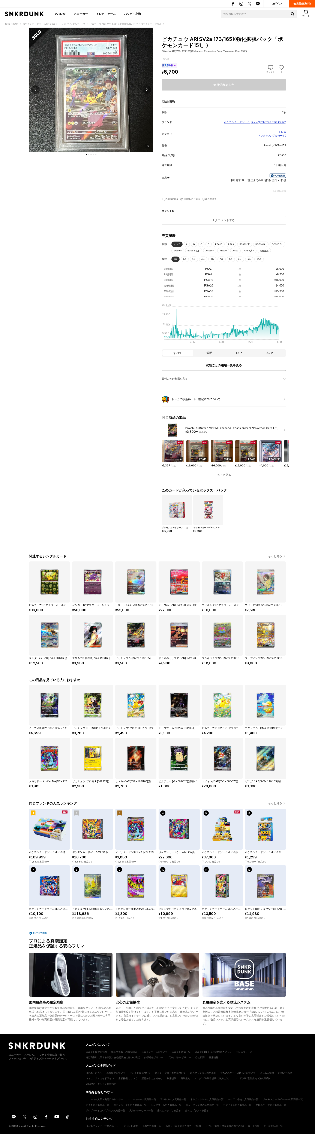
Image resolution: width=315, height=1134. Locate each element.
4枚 (203, 259)
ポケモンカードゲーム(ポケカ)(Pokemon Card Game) (255, 122)
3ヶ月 (270, 353)
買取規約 (185, 1078)
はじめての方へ (94, 1073)
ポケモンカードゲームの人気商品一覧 (283, 1099)
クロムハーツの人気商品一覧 (271, 1105)
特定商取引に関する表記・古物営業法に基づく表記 (113, 1057)
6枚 (221, 259)
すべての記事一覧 (273, 1126)
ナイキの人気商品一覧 (97, 1105)
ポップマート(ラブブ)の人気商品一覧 (105, 1110)
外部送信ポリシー (153, 1057)
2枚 (184, 259)
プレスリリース (244, 1052)
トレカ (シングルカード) (272, 135)
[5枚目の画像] (95, 154)
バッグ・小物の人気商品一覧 (243, 1099)
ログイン (277, 3)
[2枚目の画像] (88, 154)
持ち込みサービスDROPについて (237, 1073)
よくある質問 (267, 1073)
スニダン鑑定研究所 (96, 1052)
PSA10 (218, 244)
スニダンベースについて (154, 1052)
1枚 (175, 259)
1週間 (208, 353)
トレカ (282, 132)
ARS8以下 (249, 250)
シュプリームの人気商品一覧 (166, 1105)
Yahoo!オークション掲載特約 (101, 1084)
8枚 (240, 259)
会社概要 (200, 1057)
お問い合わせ (285, 1073)
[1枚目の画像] (86, 154)
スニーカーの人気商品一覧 (142, 1099)
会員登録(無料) (302, 3)
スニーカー (81, 13)
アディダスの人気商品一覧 (237, 1105)
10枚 (259, 259)
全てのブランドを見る (197, 1110)
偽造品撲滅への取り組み (124, 1052)
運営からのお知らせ (152, 1078)
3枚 (194, 259)
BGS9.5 (178, 250)
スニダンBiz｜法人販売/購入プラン (213, 1052)
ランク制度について (140, 1073)
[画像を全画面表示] (91, 90)
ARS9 (235, 250)
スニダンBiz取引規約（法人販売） (253, 1078)
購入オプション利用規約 (203, 1073)
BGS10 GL (277, 244)
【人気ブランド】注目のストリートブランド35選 (112, 1126)
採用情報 (213, 1057)
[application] (224, 324)
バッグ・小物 (132, 13)
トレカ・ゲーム (106, 13)
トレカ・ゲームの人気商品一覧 (207, 1099)
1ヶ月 (239, 353)
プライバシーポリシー (179, 1057)
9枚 (249, 259)
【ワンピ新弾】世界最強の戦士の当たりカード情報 (232, 1126)
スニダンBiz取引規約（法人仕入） (212, 1078)
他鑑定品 (264, 250)
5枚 (212, 259)
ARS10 (223, 250)
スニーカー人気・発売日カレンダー (104, 1099)
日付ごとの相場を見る (175, 378)
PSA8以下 (245, 244)
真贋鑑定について (115, 1073)
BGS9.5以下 (194, 250)
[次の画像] (146, 89)
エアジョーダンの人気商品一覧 (130, 1105)
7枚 (230, 259)
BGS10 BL (260, 244)
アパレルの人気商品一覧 (173, 1099)
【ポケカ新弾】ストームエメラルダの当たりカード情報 (171, 1126)
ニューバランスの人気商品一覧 (202, 1105)
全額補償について (127, 1078)
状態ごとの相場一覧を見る (224, 365)
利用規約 (171, 1078)
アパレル (60, 13)
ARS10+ (210, 250)
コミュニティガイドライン (100, 1078)
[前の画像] (35, 89)
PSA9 (231, 244)
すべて (177, 244)
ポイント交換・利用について (170, 1073)
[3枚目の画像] (91, 154)
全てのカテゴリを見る (169, 1110)
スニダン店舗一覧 (181, 1052)
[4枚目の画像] (93, 154)
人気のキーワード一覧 (141, 1110)
